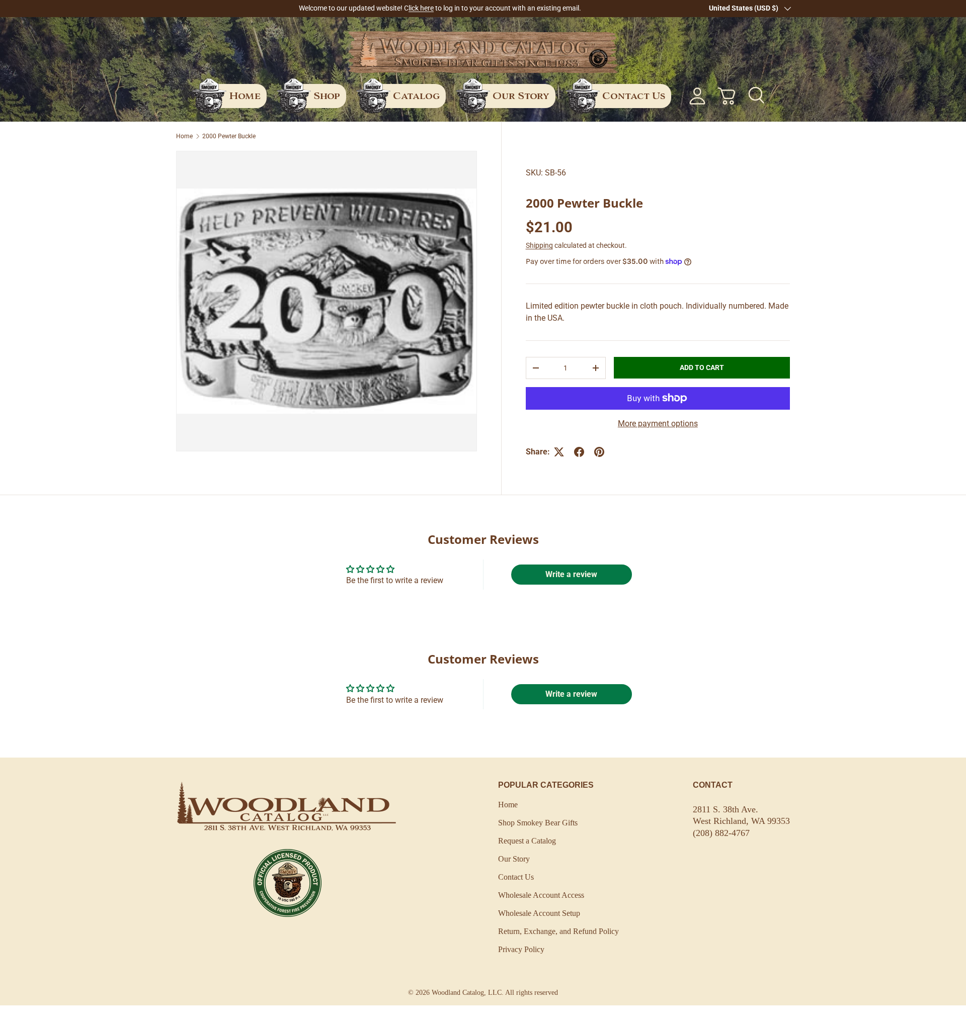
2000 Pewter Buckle (229, 136)
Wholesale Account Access (541, 895)
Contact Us (633, 95)
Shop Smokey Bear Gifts (538, 822)
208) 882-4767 (723, 833)
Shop (326, 95)
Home (245, 95)
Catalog (416, 95)
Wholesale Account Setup (539, 913)
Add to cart (702, 367)
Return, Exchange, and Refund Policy (558, 931)
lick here (421, 8)
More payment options (658, 423)
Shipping (539, 245)
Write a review (571, 574)
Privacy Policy (521, 949)
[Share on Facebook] (579, 452)
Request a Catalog (527, 840)
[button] (726, 96)
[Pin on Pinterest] (599, 452)
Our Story (521, 95)
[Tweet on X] (559, 452)
